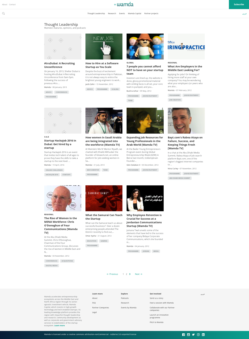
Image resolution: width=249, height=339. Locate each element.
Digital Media (51, 265)
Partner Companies (100, 307)
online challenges (54, 170)
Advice (48, 92)
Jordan (146, 251)
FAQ (94, 303)
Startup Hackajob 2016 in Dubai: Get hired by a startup (60, 144)
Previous (113, 274)
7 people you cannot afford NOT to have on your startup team (145, 70)
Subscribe (239, 4)
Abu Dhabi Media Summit (179, 178)
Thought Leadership (96, 13)
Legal (94, 312)
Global (130, 62)
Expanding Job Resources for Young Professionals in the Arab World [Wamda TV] (145, 141)
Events (122, 13)
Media (155, 251)
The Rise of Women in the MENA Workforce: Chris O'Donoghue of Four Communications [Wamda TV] (61, 225)
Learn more (59, 325)
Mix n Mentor (93, 170)
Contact (12, 4)
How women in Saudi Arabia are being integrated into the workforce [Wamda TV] (103, 141)
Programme (51, 97)
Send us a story (156, 298)
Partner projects (151, 13)
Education (91, 241)
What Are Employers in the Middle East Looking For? (185, 68)
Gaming (104, 241)
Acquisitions (67, 261)
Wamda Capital (134, 13)
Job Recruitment (150, 96)
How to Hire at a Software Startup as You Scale (102, 65)
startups (66, 175)
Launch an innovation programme (159, 316)
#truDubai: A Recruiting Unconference (59, 65)
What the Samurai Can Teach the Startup (103, 216)
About (4, 4)
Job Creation (175, 100)
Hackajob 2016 (52, 175)
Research (112, 13)
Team (130, 100)
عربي (244, 13)
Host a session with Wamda (162, 303)
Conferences (61, 92)
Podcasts (125, 298)
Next (137, 274)
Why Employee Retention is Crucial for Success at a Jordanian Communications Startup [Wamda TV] (144, 220)
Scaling (115, 89)
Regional (172, 62)
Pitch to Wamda (156, 322)
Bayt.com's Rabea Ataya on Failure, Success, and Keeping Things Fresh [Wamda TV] (185, 143)
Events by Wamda (128, 307)
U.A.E (46, 137)
